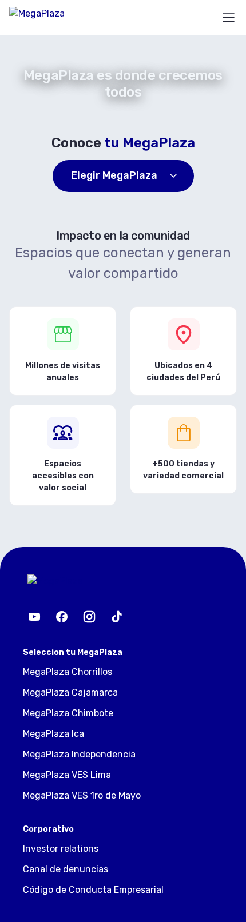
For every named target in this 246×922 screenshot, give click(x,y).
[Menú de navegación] (228, 17)
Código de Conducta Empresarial (93, 889)
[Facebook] (61, 616)
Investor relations (60, 848)
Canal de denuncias (65, 869)
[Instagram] (89, 616)
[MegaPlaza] (51, 18)
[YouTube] (34, 616)
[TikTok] (116, 616)
